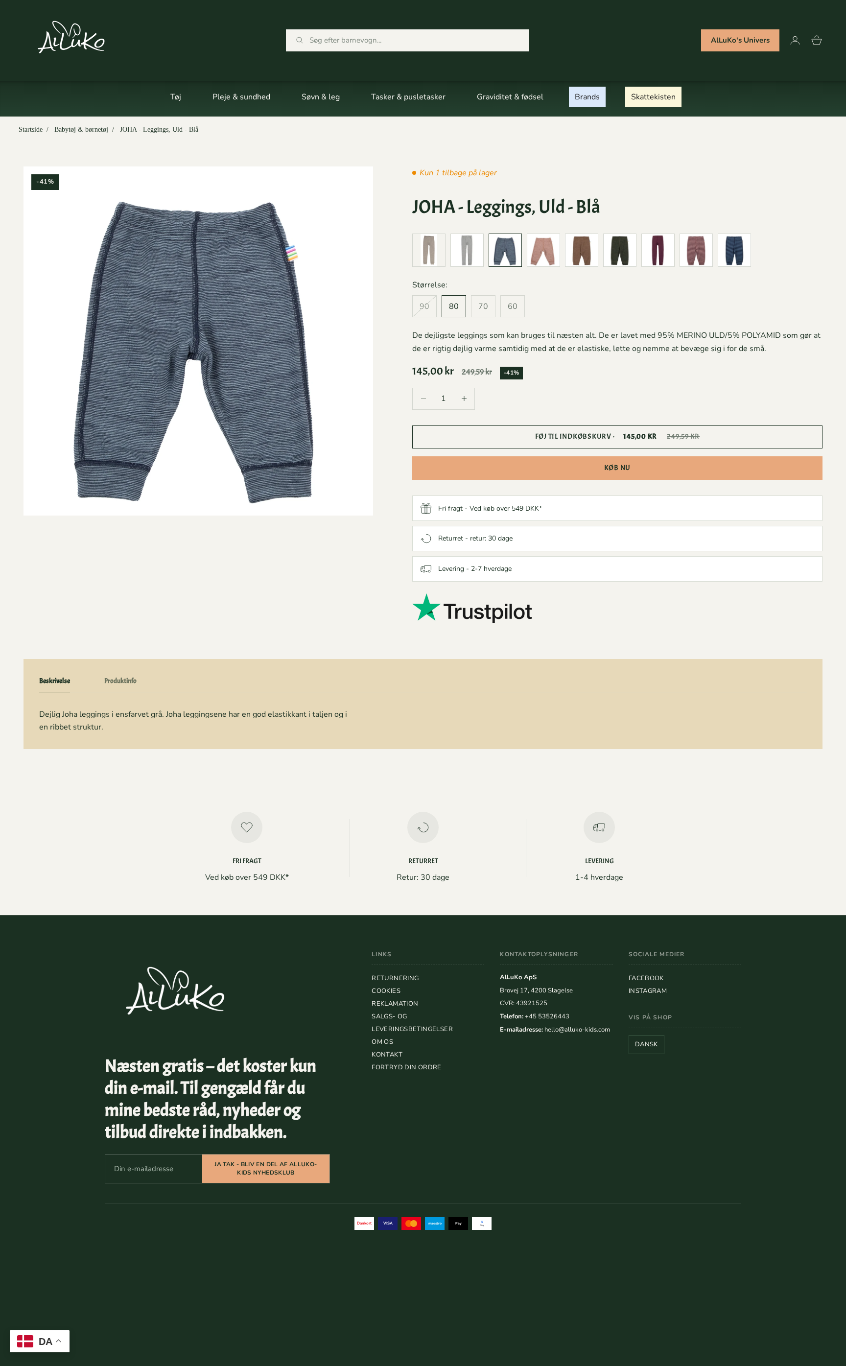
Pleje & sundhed (241, 97)
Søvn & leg (321, 97)
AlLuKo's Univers (740, 40)
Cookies (386, 991)
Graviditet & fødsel (510, 97)
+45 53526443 (547, 1016)
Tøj (175, 97)
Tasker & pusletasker (408, 97)
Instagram (648, 991)
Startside (31, 129)
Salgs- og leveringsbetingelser (412, 1023)
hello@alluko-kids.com (577, 1029)
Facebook (646, 978)
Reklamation (395, 1003)
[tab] (54, 683)
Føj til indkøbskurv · (617, 436)
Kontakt (387, 1054)
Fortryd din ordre (407, 1067)
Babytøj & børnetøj (81, 129)
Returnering (395, 978)
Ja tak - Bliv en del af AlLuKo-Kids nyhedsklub (265, 1168)
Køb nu (617, 467)
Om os (382, 1041)
